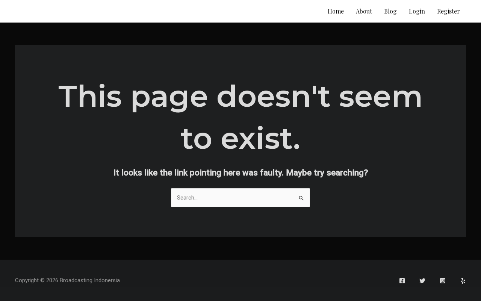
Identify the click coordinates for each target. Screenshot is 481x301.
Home (336, 11)
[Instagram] (443, 281)
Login (417, 11)
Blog (390, 11)
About (364, 11)
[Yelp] (463, 281)
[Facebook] (402, 281)
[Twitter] (422, 281)
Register (448, 11)
